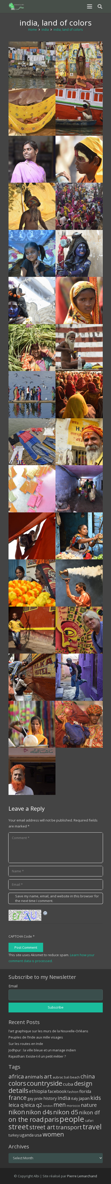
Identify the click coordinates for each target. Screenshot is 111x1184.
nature (89, 1104)
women (53, 1134)
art (48, 1076)
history (50, 1098)
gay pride (35, 1098)
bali (66, 1077)
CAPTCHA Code (20, 936)
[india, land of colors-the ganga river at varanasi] (32, 441)
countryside (44, 1083)
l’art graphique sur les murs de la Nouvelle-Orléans (48, 1031)
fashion (72, 1092)
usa (38, 1135)
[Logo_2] (17, 6)
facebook (57, 1091)
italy (74, 1098)
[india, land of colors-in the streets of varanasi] (32, 630)
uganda (27, 1135)
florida (85, 1091)
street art (42, 1127)
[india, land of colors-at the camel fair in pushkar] (32, 724)
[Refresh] (45, 912)
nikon (17, 1111)
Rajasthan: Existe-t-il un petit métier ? (37, 1056)
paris (51, 1119)
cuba (68, 1084)
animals (34, 1076)
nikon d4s (39, 1112)
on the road (26, 1119)
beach (75, 1077)
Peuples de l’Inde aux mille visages (36, 1037)
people (72, 1119)
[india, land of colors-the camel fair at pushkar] (79, 206)
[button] (89, 6)
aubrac (58, 1077)
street (19, 1126)
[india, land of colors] (32, 159)
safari (89, 1120)
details (18, 1090)
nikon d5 (65, 1112)
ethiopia (38, 1091)
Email (13, 986)
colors (17, 1083)
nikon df (89, 1112)
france (18, 1097)
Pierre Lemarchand (82, 1176)
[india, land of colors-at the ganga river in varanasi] (79, 347)
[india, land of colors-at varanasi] (79, 112)
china (88, 1076)
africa (16, 1076)
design (83, 1083)
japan (84, 1098)
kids (95, 1097)
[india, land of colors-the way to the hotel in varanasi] (32, 677)
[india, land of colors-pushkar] (32, 206)
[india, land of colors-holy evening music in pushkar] (79, 394)
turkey (14, 1135)
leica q (16, 1104)
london (48, 1106)
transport (69, 1127)
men (59, 1105)
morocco (73, 1106)
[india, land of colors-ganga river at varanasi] (32, 65)
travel (92, 1126)
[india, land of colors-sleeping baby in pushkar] (32, 112)
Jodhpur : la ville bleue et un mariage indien (42, 1050)
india (64, 1097)
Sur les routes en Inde (26, 1043)
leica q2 (33, 1104)
